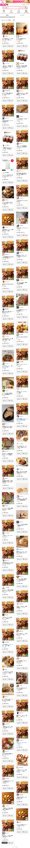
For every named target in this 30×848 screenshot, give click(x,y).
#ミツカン (22, 742)
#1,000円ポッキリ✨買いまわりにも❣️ (7, 366)
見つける (11, 11)
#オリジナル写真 (20, 524)
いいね (11, 46)
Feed (4, 11)
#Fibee (18, 742)
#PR (3, 753)
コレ (5, 46)
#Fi (7, 782)
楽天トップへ (26, 4)
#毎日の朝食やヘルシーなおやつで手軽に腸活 (22, 419)
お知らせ (19, 11)
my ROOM (26, 11)
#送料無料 (4, 229)
